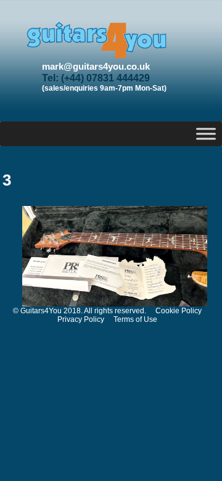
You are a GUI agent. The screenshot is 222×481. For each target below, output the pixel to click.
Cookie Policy (178, 310)
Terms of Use (135, 319)
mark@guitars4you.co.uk (96, 66)
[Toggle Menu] (206, 133)
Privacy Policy (80, 319)
